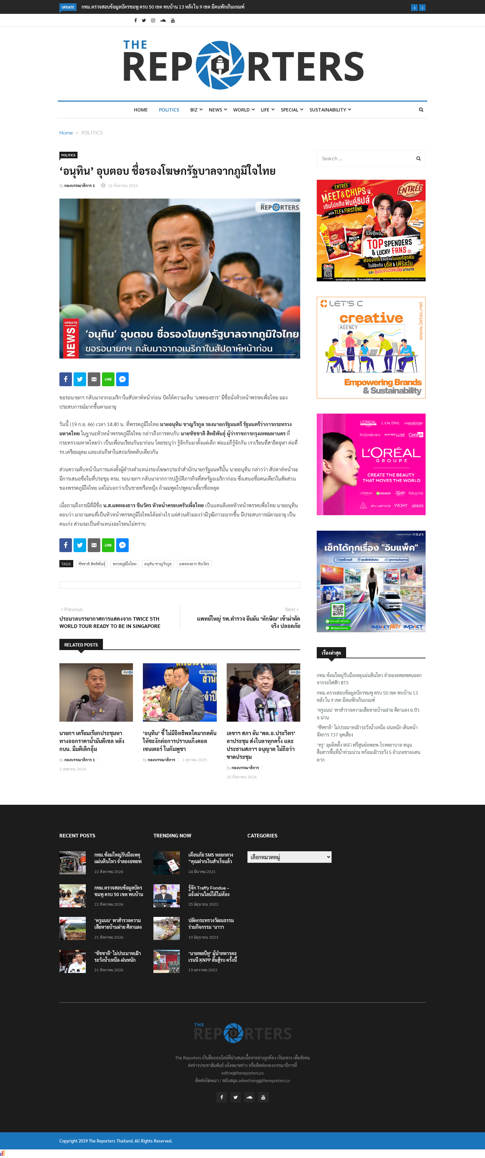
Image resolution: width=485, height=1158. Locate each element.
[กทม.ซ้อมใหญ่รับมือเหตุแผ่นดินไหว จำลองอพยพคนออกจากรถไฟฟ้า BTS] (74, 864)
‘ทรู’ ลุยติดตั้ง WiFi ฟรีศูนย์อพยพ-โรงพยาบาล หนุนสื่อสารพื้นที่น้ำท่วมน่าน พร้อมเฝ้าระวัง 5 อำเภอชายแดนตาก (368, 752)
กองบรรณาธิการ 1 (79, 185)
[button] (414, 7)
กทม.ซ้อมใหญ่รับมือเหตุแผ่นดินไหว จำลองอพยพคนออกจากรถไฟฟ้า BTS (369, 678)
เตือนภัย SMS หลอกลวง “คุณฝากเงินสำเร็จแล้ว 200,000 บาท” (210, 861)
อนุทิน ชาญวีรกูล (158, 563)
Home (141, 110)
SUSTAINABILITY (327, 110)
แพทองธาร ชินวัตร (194, 563)
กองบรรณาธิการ (161, 759)
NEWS (215, 110)
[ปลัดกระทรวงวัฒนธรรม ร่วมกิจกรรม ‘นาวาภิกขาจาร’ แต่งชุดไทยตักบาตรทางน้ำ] (168, 929)
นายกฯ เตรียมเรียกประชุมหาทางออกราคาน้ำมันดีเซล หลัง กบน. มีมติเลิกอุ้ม (91, 741)
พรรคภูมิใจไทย (125, 563)
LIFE (265, 110)
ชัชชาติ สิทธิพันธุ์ (92, 563)
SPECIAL (289, 110)
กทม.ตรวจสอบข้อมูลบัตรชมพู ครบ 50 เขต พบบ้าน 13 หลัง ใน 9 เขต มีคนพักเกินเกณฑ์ (162, 7)
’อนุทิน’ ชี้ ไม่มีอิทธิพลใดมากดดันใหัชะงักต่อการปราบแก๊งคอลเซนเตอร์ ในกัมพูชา (179, 741)
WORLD (241, 110)
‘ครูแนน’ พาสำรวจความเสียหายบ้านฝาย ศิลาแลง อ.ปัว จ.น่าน (368, 713)
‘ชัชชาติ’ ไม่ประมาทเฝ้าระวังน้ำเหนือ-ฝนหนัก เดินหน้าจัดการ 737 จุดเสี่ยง (367, 730)
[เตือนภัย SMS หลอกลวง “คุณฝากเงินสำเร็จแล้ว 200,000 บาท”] (168, 864)
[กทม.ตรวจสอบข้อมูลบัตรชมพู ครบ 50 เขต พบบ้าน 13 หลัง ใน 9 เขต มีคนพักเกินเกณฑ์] (74, 897)
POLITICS (169, 110)
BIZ (194, 110)
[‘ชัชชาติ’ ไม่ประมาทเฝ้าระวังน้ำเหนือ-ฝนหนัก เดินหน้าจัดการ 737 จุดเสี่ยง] (74, 962)
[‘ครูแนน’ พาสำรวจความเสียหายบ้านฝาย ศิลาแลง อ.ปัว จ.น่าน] (74, 929)
